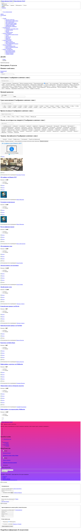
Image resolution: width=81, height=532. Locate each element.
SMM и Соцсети (9, 41)
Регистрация (3, 15)
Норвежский (58, 128)
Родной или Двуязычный (34, 139)
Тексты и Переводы (7, 33)
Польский (4, 129)
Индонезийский (37, 127)
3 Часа (13, 116)
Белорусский (49, 126)
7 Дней (58, 107)
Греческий (17, 127)
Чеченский (69, 131)
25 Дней (14, 107)
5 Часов (22, 116)
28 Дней (30, 107)
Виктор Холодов (20, 340)
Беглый (10, 139)
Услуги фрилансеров (7, 11)
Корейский (10, 128)
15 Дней (36, 106)
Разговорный (24, 139)
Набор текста (8, 39)
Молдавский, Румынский (27, 128)
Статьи (7, 35)
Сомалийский (65, 129)
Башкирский (42, 126)
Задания (12, 5)
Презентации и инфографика (12, 20)
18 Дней (52, 106)
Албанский (15, 126)
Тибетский (15, 131)
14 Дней (30, 106)
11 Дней (15, 106)
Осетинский (65, 128)
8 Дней (63, 107)
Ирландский (45, 127)
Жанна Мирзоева (20, 199)
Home (4, 59)
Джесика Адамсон (20, 303)
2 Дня (62, 106)
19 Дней (57, 106)
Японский (16, 132)
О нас (4, 477)
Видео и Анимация (7, 44)
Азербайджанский (7, 126)
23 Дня (4, 107)
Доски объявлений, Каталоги (12, 43)
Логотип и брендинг (10, 19)
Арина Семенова (6, 460)
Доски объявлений (41, 87)
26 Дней (19, 107)
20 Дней (67, 106)
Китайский (4, 128)
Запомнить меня (6, 492)
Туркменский (29, 131)
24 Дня (9, 107)
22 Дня (77, 106)
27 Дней (25, 107)
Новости (5, 476)
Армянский (35, 126)
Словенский (57, 129)
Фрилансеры (6, 5)
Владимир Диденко (21, 174)
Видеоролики (8, 48)
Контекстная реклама (10, 42)
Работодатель (13, 521)
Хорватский (62, 131)
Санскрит (31, 129)
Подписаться (4, 471)
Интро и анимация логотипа (12, 47)
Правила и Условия (17, 524)
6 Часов (27, 116)
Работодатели (19, 5)
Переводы (8, 38)
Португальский (11, 129)
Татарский (9, 131)
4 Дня (44, 107)
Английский (22, 126)
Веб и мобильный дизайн (11, 23)
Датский (30, 127)
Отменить (4, 7)
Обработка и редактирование (23, 84)
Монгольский (37, 128)
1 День (4, 106)
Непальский (51, 128)
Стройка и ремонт (9, 54)
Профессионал (16, 139)
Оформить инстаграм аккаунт (10, 462)
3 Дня (40, 107)
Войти (2, 14)
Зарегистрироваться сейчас (7, 526)
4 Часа (17, 116)
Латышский (17, 128)
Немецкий (44, 128)
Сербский (44, 129)
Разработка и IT (6, 27)
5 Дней (49, 107)
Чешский (76, 131)
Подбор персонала (10, 52)
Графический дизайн (10, 25)
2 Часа (8, 116)
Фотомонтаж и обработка (11, 26)
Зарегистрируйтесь (17, 488)
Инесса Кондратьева (21, 243)
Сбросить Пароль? (18, 492)
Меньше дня (33, 116)
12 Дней (20, 106)
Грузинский (24, 127)
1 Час (4, 116)
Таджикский (72, 129)
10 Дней (9, 106)
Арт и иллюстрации (10, 21)
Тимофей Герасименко (21, 406)
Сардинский (37, 129)
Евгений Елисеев (7, 453)
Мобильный (74, 86)
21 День (72, 106)
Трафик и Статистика (35, 88)
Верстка (7, 31)
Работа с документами (8, 49)
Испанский (59, 127)
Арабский (29, 126)
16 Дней (41, 106)
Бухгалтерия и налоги (10, 50)
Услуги (25, 5)
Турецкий (22, 131)
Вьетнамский (71, 126)
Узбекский (35, 131)
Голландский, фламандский (7, 127)
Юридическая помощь (10, 51)
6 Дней (53, 107)
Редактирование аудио (10, 46)
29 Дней (35, 107)
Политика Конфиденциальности (10, 480)
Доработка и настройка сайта (12, 28)
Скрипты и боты (9, 32)
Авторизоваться (18, 509)
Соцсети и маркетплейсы (11, 24)
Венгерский (63, 126)
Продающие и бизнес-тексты (12, 34)
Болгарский (56, 126)
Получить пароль (5, 501)
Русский (18, 129)
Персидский (72, 128)
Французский (56, 131)
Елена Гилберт (20, 263)
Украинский (42, 131)
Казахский (73, 127)
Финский (49, 131)
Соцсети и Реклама (7, 40)
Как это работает (6, 478)
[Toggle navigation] (1, 16)
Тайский (3, 131)
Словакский (50, 129)
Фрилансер (5, 521)
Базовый (5, 139)
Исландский (52, 127)
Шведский (4, 132)
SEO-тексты (8, 36)
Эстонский (10, 132)
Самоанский (24, 129)
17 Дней (46, 106)
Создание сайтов (9, 29)
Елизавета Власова (21, 383)
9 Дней (68, 107)
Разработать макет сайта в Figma (10, 455)
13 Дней (25, 106)
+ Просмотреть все (7, 439)
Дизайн (4, 18)
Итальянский (66, 127)
